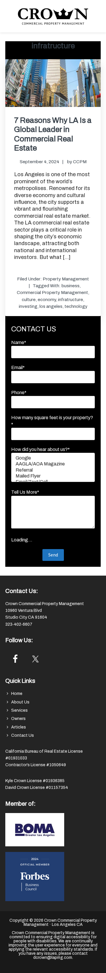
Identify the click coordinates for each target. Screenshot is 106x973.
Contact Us (22, 735)
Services (19, 710)
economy (47, 299)
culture (29, 299)
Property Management (66, 279)
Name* (18, 342)
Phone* (18, 392)
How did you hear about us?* (40, 449)
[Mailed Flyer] (53, 476)
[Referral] (53, 470)
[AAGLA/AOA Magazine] (53, 464)
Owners (18, 718)
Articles (18, 727)
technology (75, 306)
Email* (18, 367)
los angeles (50, 306)
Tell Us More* (25, 492)
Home (16, 693)
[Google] (53, 458)
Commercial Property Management (52, 292)
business (71, 285)
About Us (20, 702)
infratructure (70, 299)
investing (28, 306)
